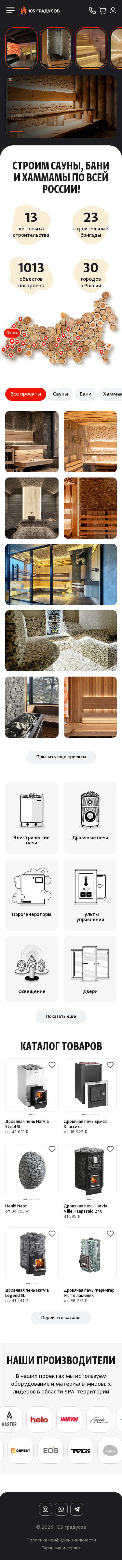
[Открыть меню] (10, 10)
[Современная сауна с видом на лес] (32, 707)
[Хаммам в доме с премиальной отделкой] (32, 508)
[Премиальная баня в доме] (90, 707)
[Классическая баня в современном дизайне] (90, 441)
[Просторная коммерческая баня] (90, 508)
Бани (85, 394)
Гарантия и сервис (61, 1548)
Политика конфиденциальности (61, 1540)
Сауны (60, 394)
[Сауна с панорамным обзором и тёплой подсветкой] (61, 574)
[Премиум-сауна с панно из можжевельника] (32, 441)
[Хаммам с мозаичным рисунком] (61, 640)
